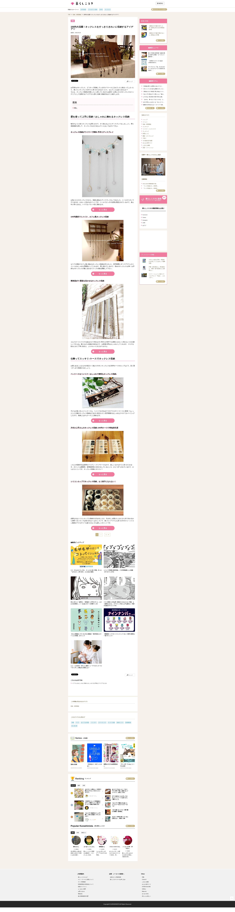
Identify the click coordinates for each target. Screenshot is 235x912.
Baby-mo (144, 891)
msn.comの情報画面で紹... (150, 183)
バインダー (93, 722)
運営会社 (80, 893)
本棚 (73, 722)
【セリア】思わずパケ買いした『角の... (153, 94)
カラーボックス (102, 722)
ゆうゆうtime (145, 893)
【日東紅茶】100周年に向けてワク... (152, 86)
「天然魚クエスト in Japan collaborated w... (155, 61)
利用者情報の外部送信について (85, 884)
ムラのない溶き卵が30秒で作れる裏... (153, 96)
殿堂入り (84, 832)
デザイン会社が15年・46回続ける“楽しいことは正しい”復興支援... (157, 261)
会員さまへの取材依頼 (115, 877)
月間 (84, 785)
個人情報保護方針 (82, 896)
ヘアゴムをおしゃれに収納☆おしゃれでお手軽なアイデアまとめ (89, 683)
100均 (101, 9)
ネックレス (107, 9)
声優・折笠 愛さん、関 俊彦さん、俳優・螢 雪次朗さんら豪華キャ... (157, 268)
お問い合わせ (81, 891)
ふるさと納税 (146, 145)
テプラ (77, 722)
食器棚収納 (128, 722)
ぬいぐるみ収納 (85, 722)
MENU (160, 3)
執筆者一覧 (150, 108)
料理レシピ (146, 133)
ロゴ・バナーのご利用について (85, 879)
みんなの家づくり (147, 143)
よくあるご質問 (82, 889)
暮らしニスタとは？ (83, 877)
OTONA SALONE (146, 886)
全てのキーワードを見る (160, 9)
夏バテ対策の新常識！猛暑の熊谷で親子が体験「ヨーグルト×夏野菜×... (156, 54)
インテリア (146, 126)
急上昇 (73, 785)
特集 (143, 877)
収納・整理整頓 (77, 14)
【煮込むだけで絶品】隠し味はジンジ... (153, 91)
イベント (145, 122)
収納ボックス (120, 722)
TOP (69, 14)
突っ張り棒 (74, 726)
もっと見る (103, 210)
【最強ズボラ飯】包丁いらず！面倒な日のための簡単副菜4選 (156, 27)
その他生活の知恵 (147, 140)
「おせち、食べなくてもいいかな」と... (153, 99)
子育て (144, 138)
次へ (106, 534)
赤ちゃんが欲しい (146, 896)
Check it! (144, 879)
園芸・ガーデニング (148, 136)
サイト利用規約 (82, 882)
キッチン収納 (111, 722)
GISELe (144, 889)
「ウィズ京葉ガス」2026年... (150, 186)
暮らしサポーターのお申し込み (117, 879)
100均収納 (83, 9)
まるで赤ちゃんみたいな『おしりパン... (153, 102)
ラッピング (146, 131)
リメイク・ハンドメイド (149, 129)
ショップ (145, 119)
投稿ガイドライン (82, 886)
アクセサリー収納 (92, 9)
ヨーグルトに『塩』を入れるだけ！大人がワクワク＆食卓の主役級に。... (156, 68)
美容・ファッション (148, 147)
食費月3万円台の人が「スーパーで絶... (153, 104)
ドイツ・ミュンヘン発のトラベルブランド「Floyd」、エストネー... (157, 275)
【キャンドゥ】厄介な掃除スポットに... (153, 88)
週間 (79, 785)
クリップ (130, 81)
